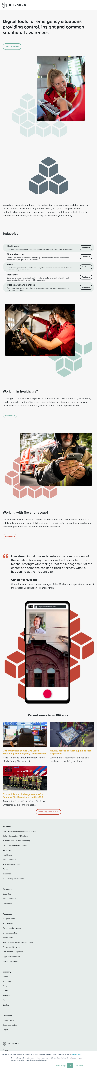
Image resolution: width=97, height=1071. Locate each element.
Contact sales (8, 1020)
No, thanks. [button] (79, 1066)
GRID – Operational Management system (19, 831)
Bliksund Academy (10, 932)
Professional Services (11, 947)
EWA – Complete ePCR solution (16, 836)
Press (5, 986)
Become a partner (10, 1025)
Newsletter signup (10, 961)
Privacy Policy (76, 1054)
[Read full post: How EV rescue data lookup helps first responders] (72, 734)
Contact (6, 1005)
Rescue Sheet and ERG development (18, 942)
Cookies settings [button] (60, 1066)
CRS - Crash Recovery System (15, 845)
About (5, 976)
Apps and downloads (11, 956)
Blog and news (9, 918)
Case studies (8, 894)
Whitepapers (8, 923)
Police (5, 869)
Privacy (6, 1050)
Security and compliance (13, 951)
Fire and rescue (9, 859)
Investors (6, 995)
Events (5, 990)
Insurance (7, 873)
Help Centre (8, 937)
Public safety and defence (13, 878)
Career (5, 1000)
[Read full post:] (25, 778)
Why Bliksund (8, 981)
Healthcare (7, 855)
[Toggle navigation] (94, 5)
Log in (5, 1029)
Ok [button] (70, 1066)
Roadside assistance (11, 864)
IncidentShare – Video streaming (16, 840)
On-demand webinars (12, 928)
